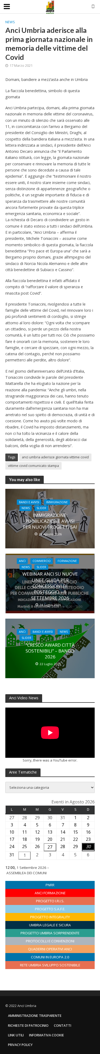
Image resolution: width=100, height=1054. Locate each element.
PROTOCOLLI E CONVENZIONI (50, 941)
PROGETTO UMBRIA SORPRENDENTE (50, 933)
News (10, 22)
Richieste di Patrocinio (28, 1025)
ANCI (22, 561)
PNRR (50, 885)
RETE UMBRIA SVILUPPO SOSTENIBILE (50, 965)
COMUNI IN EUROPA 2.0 (50, 957)
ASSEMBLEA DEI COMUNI (26, 872)
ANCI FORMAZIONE (50, 893)
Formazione (67, 561)
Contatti (62, 1025)
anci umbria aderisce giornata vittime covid (55, 457)
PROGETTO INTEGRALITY (50, 917)
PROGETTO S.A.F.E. (50, 909)
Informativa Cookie (46, 1035)
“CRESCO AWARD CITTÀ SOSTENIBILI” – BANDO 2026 (50, 651)
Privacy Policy (20, 1045)
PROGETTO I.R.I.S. (50, 901)
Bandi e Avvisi (29, 502)
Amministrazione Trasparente (35, 1015)
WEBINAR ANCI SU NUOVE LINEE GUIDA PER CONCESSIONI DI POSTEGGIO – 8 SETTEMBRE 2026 (50, 586)
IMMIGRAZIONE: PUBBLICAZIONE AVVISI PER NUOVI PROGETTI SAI (50, 521)
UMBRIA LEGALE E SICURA (50, 925)
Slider (41, 508)
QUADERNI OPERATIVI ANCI (50, 949)
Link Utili (16, 1035)
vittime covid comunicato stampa (33, 465)
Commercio (42, 561)
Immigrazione (57, 502)
